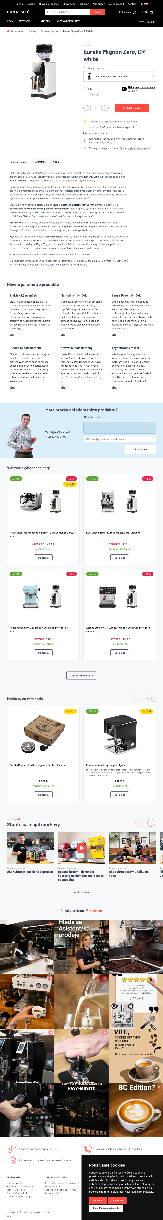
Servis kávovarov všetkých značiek (62, 1183)
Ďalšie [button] (150, 21)
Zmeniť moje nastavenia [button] (106, 1208)
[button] (143, 4)
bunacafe (96, 910)
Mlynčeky (32, 31)
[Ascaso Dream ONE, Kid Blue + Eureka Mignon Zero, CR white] (43, 596)
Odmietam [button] (117, 1200)
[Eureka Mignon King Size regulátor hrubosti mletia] (43, 733)
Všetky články (81, 891)
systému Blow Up (93, 176)
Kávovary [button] (25, 21)
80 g (45, 244)
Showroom (69, 3)
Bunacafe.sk (17, 31)
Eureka (87, 44)
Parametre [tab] (40, 161)
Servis (19, 3)
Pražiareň (84, 3)
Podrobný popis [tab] (18, 161)
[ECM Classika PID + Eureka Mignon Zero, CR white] (120, 501)
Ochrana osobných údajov (19, 1196)
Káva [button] (10, 21)
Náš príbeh (99, 3)
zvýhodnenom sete (138, 148)
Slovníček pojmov (49, 3)
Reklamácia (12, 1186)
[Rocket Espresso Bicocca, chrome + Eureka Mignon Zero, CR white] (43, 501)
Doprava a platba (15, 1183)
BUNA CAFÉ (18, 12)
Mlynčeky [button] (44, 21)
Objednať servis (52, 1186)
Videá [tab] (55, 161)
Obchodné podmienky (17, 1193)
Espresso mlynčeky (49, 31)
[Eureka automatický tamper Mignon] (120, 733)
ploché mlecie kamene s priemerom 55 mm (70, 204)
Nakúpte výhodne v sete (141, 87)
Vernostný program (16, 1189)
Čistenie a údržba (53, 1193)
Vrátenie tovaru (26, 1186)
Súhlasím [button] (98, 1200)
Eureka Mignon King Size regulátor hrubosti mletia (37, 765)
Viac (12, 334)
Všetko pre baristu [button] (69, 21)
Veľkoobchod (116, 3)
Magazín (31, 3)
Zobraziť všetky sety (81, 675)
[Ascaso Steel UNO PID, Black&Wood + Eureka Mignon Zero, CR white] (120, 596)
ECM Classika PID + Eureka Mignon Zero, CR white (113, 532)
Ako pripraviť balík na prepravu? (60, 1189)
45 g (38, 244)
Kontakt (132, 3)
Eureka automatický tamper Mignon (106, 765)
